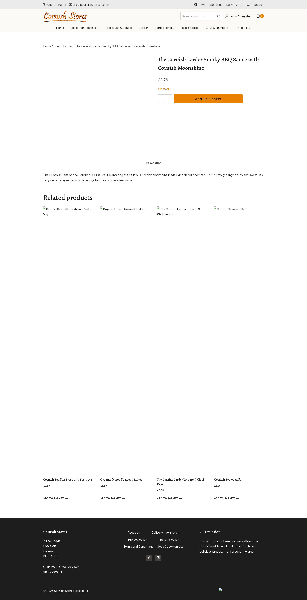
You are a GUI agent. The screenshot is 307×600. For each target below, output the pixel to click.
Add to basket (208, 98)
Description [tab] (153, 163)
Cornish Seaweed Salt (228, 479)
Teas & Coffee (189, 27)
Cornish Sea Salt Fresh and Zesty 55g (67, 479)
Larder (143, 27)
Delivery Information (165, 532)
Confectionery (164, 27)
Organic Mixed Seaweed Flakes (121, 479)
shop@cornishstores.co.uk (91, 4)
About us (216, 4)
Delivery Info (234, 4)
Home (60, 27)
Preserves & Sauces (119, 27)
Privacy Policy (137, 539)
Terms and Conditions (138, 546)
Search (219, 16)
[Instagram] (203, 4)
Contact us (254, 4)
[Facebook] (196, 4)
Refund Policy (169, 539)
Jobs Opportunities (170, 546)
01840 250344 (56, 4)
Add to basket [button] (53, 498)
